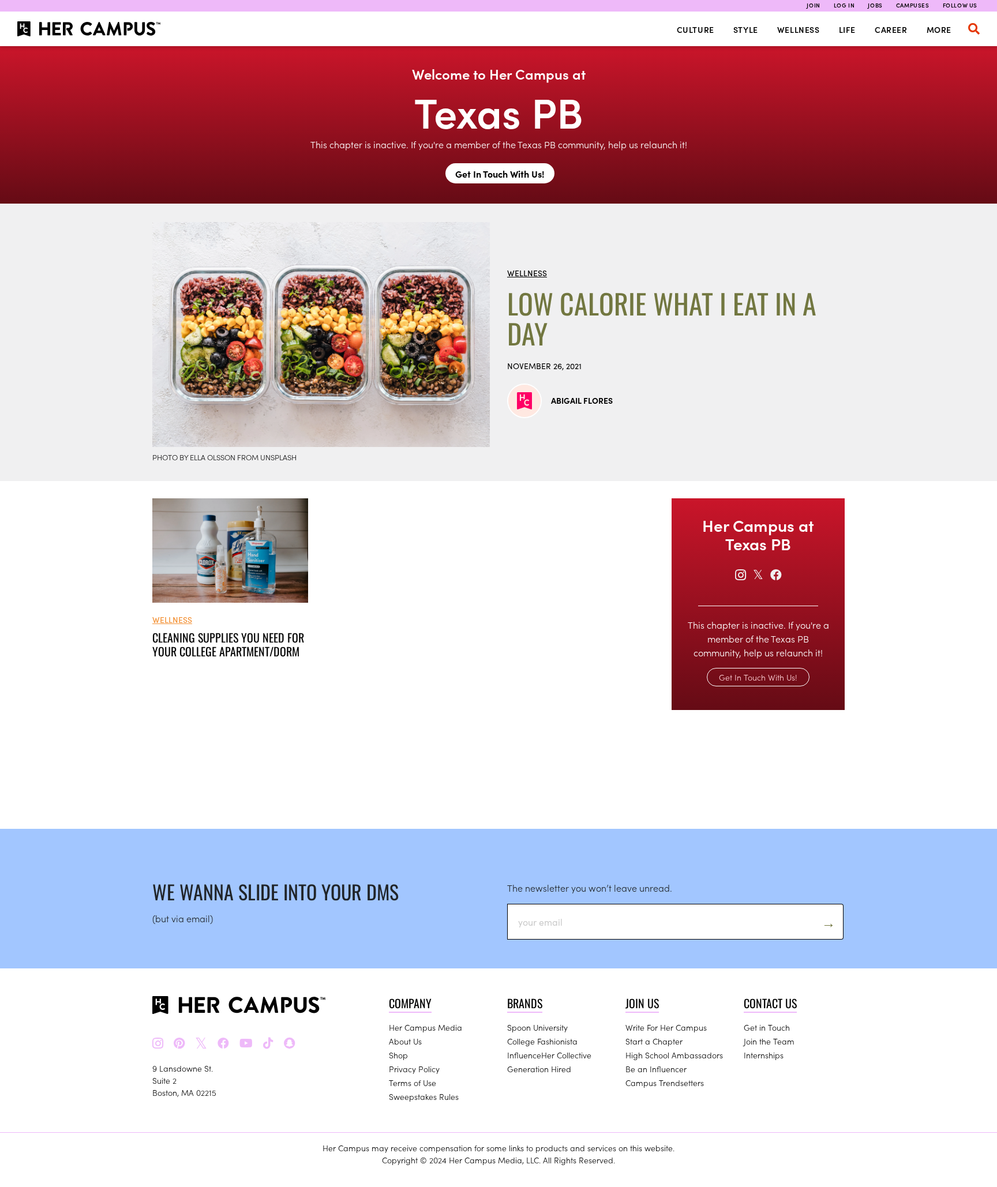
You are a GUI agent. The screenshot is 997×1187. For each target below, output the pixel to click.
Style (745, 29)
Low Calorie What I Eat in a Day (661, 318)
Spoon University (537, 1027)
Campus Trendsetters (664, 1082)
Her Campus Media (425, 1027)
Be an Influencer (656, 1069)
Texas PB (498, 110)
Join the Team (769, 1041)
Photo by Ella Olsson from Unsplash (224, 457)
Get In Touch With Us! (500, 173)
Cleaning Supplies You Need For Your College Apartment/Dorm (228, 644)
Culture (695, 29)
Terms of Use (412, 1082)
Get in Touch (767, 1027)
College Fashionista (542, 1041)
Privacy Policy (414, 1069)
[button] (974, 29)
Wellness (798, 29)
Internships (764, 1055)
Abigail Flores (582, 400)
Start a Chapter (654, 1041)
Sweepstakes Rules (424, 1096)
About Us (405, 1041)
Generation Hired (539, 1069)
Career (891, 29)
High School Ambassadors (674, 1055)
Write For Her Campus (666, 1027)
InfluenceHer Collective (549, 1055)
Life (847, 29)
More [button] (939, 29)
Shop (398, 1055)
